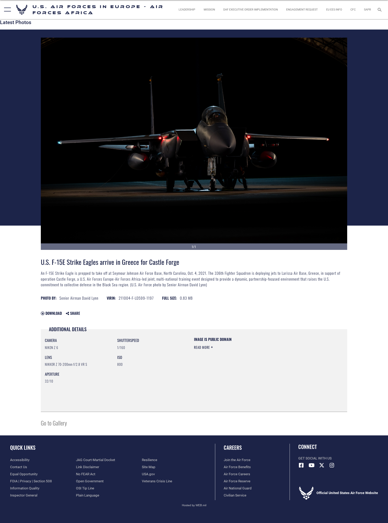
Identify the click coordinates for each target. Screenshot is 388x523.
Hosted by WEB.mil (194, 505)
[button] (6, 9)
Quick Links (22, 447)
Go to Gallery (54, 422)
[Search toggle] (380, 9)
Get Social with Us (315, 458)
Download (53, 313)
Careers (233, 447)
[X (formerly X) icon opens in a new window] (322, 465)
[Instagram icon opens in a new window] (332, 465)
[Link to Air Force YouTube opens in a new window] (311, 465)
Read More (202, 347)
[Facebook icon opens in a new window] (301, 465)
